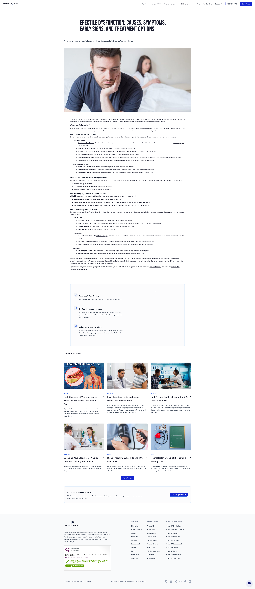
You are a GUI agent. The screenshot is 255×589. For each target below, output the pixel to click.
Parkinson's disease (111, 157)
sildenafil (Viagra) (102, 236)
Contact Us (218, 4)
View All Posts (127, 478)
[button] (145, 4)
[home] (70, 3)
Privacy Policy (129, 581)
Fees (198, 4)
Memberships (207, 4)
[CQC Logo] (72, 551)
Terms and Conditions (117, 581)
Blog (76, 41)
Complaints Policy (140, 581)
